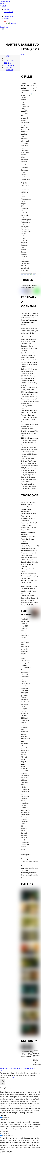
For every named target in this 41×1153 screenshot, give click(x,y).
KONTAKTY (9, 70)
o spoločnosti (8, 12)
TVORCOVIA (10, 65)
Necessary (6, 1117)
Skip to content (5, 1)
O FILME (8, 56)
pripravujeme (8, 16)
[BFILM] (3, 6)
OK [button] (7, 1077)
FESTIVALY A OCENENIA (9, 62)
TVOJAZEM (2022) (29, 1068)
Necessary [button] (3, 1115)
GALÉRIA (9, 67)
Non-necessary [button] (5, 1133)
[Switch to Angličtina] (12, 23)
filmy (5, 14)
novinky (6, 9)
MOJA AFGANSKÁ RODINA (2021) (11, 1068)
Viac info (11, 1077)
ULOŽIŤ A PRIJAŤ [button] (6, 1152)
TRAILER (8, 58)
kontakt (6, 19)
